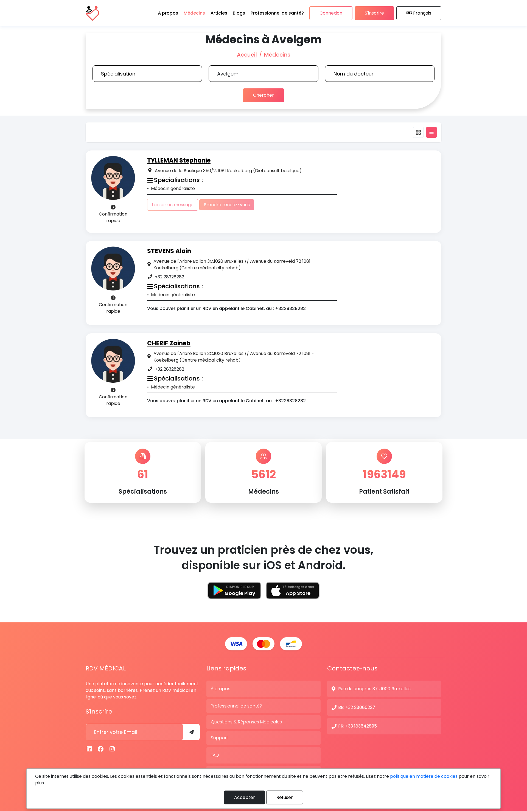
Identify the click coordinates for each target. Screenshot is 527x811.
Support (219, 738)
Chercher (263, 95)
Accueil (247, 54)
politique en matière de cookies (424, 776)
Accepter (244, 797)
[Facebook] (101, 749)
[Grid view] (418, 132)
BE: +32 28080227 (356, 707)
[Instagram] (112, 749)
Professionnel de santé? (236, 706)
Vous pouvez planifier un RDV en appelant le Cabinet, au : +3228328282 (226, 308)
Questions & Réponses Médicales (246, 722)
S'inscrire (374, 13)
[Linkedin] (89, 749)
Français (422, 13)
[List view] (431, 132)
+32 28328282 (169, 277)
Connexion (330, 13)
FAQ (215, 755)
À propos (220, 689)
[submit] (191, 732)
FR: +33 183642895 (357, 726)
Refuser (284, 797)
